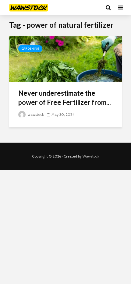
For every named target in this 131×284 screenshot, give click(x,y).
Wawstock (91, 156)
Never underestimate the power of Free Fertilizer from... (64, 97)
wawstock (35, 114)
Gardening (30, 49)
